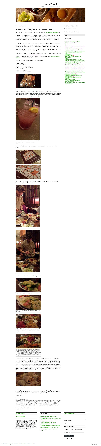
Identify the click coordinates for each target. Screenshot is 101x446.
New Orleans (43, 427)
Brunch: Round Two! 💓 (69, 55)
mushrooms (44, 405)
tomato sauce (20, 407)
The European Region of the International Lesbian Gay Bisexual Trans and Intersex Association (36, 406)
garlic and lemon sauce (38, 404)
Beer (55, 416)
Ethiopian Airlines (27, 403)
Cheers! (66, 44)
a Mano (53, 416)
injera (59, 404)
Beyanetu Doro (55, 400)
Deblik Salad (56, 402)
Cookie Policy (24, 444)
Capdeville (56, 418)
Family (41, 420)
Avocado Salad (41, 400)
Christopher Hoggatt (49, 419)
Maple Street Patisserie (52, 425)
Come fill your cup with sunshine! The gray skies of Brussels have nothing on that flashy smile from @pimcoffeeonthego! (74, 49)
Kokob (26, 405)
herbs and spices (51, 404)
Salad (58, 427)
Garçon (31, 404)
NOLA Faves (25, 399)
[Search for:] (74, 35)
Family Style (46, 403)
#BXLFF (41, 416)
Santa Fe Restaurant (54, 429)
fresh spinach (23, 404)
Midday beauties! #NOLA (70, 79)
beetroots (50, 400)
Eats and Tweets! (20, 413)
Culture (48, 402)
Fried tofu (28, 404)
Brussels (21, 399)
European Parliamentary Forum (37, 403)
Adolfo (44, 416)
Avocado (36, 400)
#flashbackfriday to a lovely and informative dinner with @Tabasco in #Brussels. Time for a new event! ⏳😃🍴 (75, 52)
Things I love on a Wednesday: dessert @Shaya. (74, 64)
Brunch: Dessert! (68, 54)
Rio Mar (55, 427)
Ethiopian (21, 403)
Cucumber (45, 402)
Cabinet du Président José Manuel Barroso (45, 401)
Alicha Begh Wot (22, 400)
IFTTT (53, 423)
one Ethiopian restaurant (52, 32)
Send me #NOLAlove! (69, 435)
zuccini (35, 407)
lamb (37, 405)
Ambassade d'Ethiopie (29, 400)
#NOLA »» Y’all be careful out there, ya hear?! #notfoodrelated (72, 81)
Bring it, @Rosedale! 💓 (69, 76)
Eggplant (17, 403)
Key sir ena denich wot (20, 405)
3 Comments (18, 408)
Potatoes (52, 405)
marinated (40, 405)
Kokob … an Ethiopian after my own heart (34, 29)
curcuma (52, 402)
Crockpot (55, 419)
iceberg (56, 404)
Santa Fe (41, 429)
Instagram (44, 425)
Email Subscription (69, 426)
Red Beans (52, 427)
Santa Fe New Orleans (46, 429)
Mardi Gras (58, 425)
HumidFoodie (50, 4)
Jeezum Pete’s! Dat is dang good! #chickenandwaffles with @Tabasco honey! (73, 75)
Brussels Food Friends (51, 418)
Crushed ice (40, 402)
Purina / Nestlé (57, 405)
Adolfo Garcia (49, 416)
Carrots (19, 402)
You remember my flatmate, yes (33, 54)
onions (48, 405)
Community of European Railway (31, 402)
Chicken (22, 402)
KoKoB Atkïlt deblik (31, 405)
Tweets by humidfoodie (20, 416)
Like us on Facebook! (69, 413)
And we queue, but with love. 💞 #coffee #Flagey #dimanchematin (72, 42)
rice (16, 406)
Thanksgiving (42, 430)
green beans (45, 404)
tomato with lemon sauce (28, 407)
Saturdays (67, 43)
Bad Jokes (46, 400)
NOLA (48, 427)
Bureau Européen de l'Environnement (29, 401)
